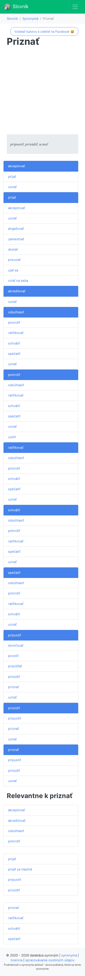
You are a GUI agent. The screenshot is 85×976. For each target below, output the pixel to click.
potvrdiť (14, 323)
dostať (13, 249)
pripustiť (14, 635)
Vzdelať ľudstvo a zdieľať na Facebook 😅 (44, 31)
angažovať (16, 229)
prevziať (14, 260)
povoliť (13, 656)
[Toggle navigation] (75, 6)
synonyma (69, 955)
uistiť (12, 437)
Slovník (20, 6)
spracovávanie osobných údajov (50, 960)
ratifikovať (15, 333)
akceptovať (16, 166)
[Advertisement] (42, 91)
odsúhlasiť (16, 312)
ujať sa (13, 270)
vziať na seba (18, 281)
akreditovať (16, 291)
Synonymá (30, 19)
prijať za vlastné (20, 869)
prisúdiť (14, 677)
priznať (13, 687)
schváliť (14, 343)
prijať (12, 177)
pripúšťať (15, 666)
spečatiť (14, 354)
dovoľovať (15, 646)
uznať (12, 187)
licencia (16, 960)
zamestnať (16, 239)
